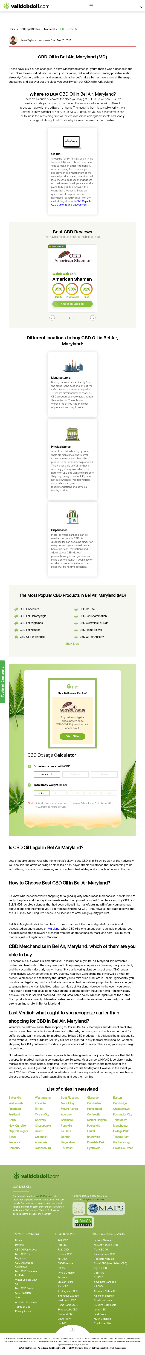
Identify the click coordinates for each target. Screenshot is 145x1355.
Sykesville (15, 1097)
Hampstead (94, 1108)
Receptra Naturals (104, 1258)
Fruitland (14, 1114)
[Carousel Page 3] (75, 318)
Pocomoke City (122, 1114)
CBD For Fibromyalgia (33, 616)
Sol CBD (98, 1277)
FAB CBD (63, 1245)
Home (12, 29)
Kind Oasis (100, 1314)
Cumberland (94, 1103)
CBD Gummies (59, 204)
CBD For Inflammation (93, 616)
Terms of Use (22, 1306)
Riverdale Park (96, 1142)
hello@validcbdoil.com (93, 1199)
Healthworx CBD (67, 1300)
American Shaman (72, 303)
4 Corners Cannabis (105, 1281)
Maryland (49, 29)
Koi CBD (62, 1258)
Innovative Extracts (69, 1295)
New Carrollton (18, 1125)
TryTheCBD (100, 1268)
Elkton (39, 1108)
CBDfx (61, 1268)
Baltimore (67, 1120)
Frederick (14, 1142)
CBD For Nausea (30, 630)
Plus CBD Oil (101, 1249)
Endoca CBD (65, 1254)
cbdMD (62, 1323)
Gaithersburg (121, 1142)
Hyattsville (93, 1148)
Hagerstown (68, 1142)
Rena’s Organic (66, 1272)
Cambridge (120, 1103)
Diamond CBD (66, 1314)
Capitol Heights (18, 1131)
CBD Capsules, (84, 201)
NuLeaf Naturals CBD (106, 1245)
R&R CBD (63, 1240)
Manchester (120, 1125)
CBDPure (99, 1272)
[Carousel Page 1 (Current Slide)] (69, 318)
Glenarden (93, 1097)
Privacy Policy (23, 1311)
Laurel (91, 1131)
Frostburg (15, 1108)
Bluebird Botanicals (105, 1305)
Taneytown (120, 1120)
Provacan (63, 1277)
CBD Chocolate (29, 609)
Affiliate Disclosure (26, 1302)
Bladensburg (43, 1148)
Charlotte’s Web (103, 1323)
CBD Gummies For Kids (94, 623)
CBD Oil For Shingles (32, 636)
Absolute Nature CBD (106, 1291)
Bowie (12, 1137)
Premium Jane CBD (104, 1254)
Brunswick (93, 1137)
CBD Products (23, 1292)
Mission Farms (65, 1281)
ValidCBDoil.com (44, 1196)
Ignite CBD (100, 1309)
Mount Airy (67, 1103)
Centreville (93, 1114)
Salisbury (14, 1148)
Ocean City (42, 1114)
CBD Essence (65, 1263)
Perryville (66, 1125)
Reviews (19, 1245)
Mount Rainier (69, 1108)
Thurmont (67, 1148)
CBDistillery (64, 1318)
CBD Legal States (30, 29)
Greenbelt (41, 1137)
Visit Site (72, 736)
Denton (65, 1137)
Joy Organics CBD (68, 1291)
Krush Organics (102, 1318)
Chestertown (121, 1108)
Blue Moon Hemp (103, 1300)
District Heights (97, 1120)
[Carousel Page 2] (72, 318)
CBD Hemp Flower (91, 630)
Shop (18, 1297)
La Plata (66, 1131)
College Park (121, 1131)
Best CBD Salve (24, 1288)
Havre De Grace (123, 1148)
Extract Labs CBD (68, 1309)
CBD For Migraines (31, 623)
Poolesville (93, 1125)
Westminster (43, 1097)
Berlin (12, 1120)
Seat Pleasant (70, 1097)
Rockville (40, 1103)
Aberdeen (67, 1114)
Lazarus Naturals (103, 1240)
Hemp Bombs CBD (68, 1305)
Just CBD (63, 1286)
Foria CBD (63, 1249)
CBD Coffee (80, 204)
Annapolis (41, 1142)
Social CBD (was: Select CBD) (110, 1263)
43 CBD (98, 1286)
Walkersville (16, 1103)
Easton (117, 1097)
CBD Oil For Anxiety (92, 636)
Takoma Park (121, 1137)
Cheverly (40, 1120)
